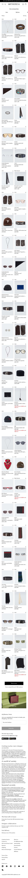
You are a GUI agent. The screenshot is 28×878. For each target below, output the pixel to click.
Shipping (4, 847)
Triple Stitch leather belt (7, 57)
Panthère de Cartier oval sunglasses (10, 274)
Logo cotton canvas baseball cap (9, 230)
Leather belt (4, 317)
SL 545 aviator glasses (19, 360)
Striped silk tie (5, 187)
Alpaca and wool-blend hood (21, 672)
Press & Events (17, 845)
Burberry (21, 780)
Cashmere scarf (5, 100)
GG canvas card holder (7, 563)
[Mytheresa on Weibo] (23, 866)
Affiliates (16, 851)
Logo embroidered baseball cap (9, 427)
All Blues (20, 777)
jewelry (21, 753)
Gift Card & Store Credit (7, 843)
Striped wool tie (18, 607)
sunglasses (4, 788)
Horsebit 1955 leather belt (20, 230)
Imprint (3, 859)
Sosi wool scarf (17, 541)
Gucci (12, 756)
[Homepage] (14, 4)
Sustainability (17, 843)
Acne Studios (11, 795)
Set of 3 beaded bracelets (20, 100)
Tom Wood (4, 755)
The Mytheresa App (18, 841)
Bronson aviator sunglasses (8, 143)
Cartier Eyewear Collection (14, 790)
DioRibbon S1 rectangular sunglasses (10, 629)
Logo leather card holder (7, 403)
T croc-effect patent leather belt (9, 586)
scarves (3, 782)
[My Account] (23, 4)
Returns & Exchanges (6, 849)
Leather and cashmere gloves (21, 57)
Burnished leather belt (19, 427)
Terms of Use (4, 855)
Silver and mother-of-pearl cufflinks (10, 339)
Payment (4, 845)
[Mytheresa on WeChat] (3, 870)
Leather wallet (17, 187)
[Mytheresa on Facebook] (7, 866)
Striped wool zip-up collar (7, 473)
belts (6, 770)
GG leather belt (17, 629)
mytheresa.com (16, 874)
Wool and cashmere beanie (8, 296)
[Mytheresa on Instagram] (15, 866)
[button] (13, 19)
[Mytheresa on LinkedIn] (3, 866)
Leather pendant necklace (7, 360)
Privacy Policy (5, 857)
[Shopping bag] (25, 4)
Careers (16, 847)
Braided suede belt (18, 143)
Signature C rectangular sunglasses (10, 520)
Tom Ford (16, 801)
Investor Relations (18, 849)
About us (16, 839)
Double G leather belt (6, 541)
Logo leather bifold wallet (20, 317)
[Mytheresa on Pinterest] (11, 866)
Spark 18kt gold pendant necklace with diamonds (13, 35)
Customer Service (6, 839)
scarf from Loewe (15, 755)
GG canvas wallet (18, 519)
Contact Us (4, 841)
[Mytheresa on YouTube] (19, 866)
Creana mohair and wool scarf (8, 607)
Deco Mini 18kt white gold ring (9, 121)
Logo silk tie (17, 121)
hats (21, 767)
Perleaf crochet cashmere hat (20, 382)
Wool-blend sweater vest (7, 672)
